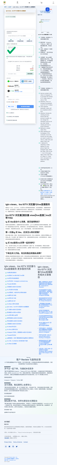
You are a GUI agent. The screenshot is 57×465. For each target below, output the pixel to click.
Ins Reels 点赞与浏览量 (13, 304)
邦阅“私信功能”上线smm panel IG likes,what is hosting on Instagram (45, 336)
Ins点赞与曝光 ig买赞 (12, 315)
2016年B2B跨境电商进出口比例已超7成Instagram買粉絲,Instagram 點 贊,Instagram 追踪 (46, 318)
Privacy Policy (8, 442)
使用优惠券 (30, 73)
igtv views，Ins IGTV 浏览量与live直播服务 (18, 306)
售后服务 (7, 438)
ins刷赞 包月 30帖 (11, 295)
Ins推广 (10, 7)
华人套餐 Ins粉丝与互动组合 (14, 309)
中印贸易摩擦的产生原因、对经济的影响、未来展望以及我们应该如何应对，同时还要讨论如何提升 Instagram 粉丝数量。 (45, 292)
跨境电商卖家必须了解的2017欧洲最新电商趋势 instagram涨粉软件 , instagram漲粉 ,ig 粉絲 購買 (45, 343)
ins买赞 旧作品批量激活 (13, 278)
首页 (5, 7)
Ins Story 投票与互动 (12, 329)
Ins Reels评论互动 (11, 326)
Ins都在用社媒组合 (11, 272)
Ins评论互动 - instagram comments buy (17, 281)
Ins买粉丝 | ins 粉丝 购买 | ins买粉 (15, 275)
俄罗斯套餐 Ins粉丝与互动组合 (14, 318)
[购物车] (41, 2)
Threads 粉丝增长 (11, 284)
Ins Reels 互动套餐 (12, 343)
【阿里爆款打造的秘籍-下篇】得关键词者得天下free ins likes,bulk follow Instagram (45, 305)
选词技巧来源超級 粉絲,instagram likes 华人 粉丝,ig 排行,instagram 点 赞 (45, 312)
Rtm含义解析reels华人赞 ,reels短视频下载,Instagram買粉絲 (45, 324)
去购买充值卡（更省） (19, 91)
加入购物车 (11, 106)
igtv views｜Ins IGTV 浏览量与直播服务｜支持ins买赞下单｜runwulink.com (11, 459)
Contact (26, 442)
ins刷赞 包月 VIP (11, 301)
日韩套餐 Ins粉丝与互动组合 (14, 323)
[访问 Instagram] (5, 446)
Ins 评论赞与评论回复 (12, 289)
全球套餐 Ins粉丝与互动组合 (14, 286)
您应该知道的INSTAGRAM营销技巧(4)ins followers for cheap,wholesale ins (45, 299)
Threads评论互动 (11, 335)
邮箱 (8, 96)
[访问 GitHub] (13, 446)
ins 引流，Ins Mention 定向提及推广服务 (17, 341)
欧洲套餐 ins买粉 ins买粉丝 (14, 312)
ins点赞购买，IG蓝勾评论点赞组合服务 (16, 292)
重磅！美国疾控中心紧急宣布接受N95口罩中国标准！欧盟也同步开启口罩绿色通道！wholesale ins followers (45, 284)
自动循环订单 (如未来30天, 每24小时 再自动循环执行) (20, 61)
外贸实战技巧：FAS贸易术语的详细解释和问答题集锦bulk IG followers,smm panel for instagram (45, 330)
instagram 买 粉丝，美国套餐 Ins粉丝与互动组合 (19, 332)
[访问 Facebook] (9, 446)
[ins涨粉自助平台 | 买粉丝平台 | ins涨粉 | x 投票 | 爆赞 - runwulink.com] (46, 192)
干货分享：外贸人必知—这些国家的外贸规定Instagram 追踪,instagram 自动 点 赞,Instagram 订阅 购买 (45, 351)
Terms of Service (17, 442)
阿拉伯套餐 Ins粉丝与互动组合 (14, 321)
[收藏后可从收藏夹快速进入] (47, 9)
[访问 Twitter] (16, 446)
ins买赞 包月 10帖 (11, 298)
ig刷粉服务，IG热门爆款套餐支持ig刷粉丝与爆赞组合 (20, 338)
